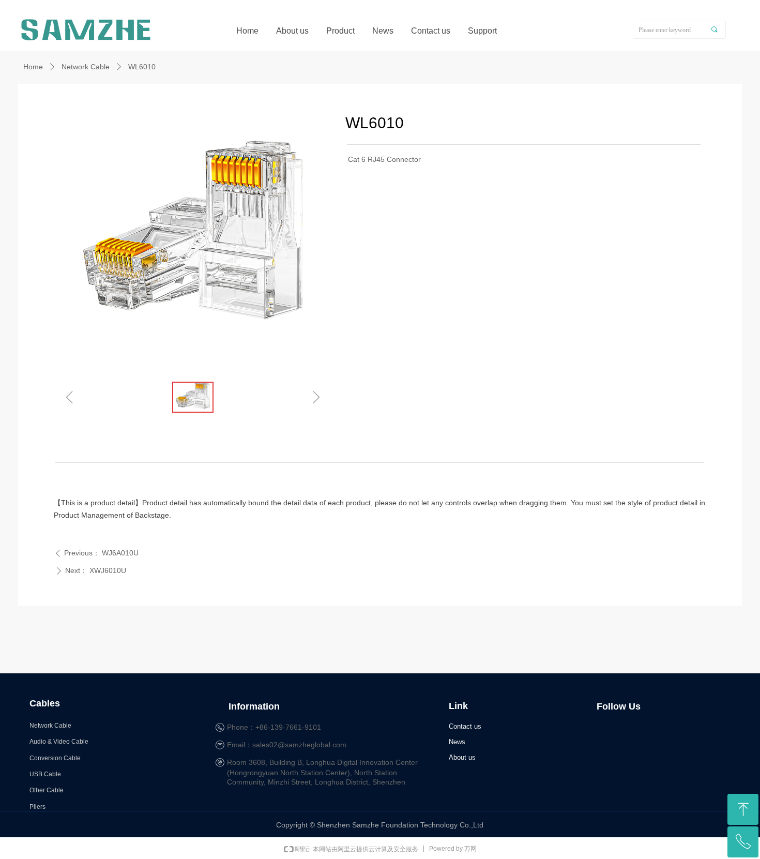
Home (33, 67)
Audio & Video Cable (58, 741)
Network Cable (86, 67)
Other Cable (46, 790)
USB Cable (45, 774)
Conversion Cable (55, 758)
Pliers (37, 806)
